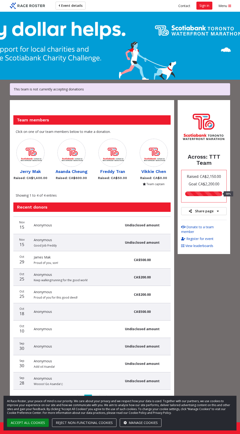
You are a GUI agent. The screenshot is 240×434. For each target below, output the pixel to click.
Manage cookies (143, 422)
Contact (184, 6)
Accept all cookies (28, 422)
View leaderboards (198, 245)
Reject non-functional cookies (84, 422)
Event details (71, 5)
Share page (204, 211)
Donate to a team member (197, 229)
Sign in (204, 5)
